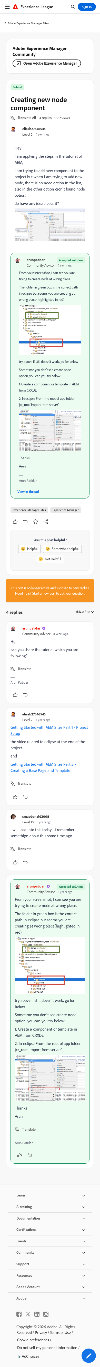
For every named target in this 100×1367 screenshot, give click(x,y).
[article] (50, 662)
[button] (27, 118)
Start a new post (43, 593)
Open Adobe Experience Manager (50, 63)
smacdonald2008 (35, 816)
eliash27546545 (34, 128)
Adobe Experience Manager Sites (28, 23)
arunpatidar (36, 259)
